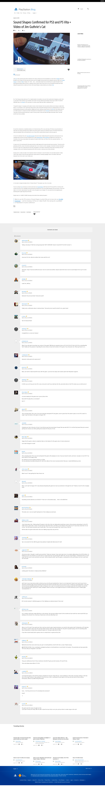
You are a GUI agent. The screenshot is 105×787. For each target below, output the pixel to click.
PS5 (15, 13)
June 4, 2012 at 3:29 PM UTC (27, 393)
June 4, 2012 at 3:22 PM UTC (27, 342)
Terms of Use (40, 780)
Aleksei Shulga (57, 761)
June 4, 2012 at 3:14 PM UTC (27, 305)
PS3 (53, 85)
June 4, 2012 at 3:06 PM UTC (27, 242)
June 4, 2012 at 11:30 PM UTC (27, 642)
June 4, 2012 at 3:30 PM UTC (27, 410)
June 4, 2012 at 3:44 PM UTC (27, 438)
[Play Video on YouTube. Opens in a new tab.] (67, 63)
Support (29, 780)
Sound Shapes (40, 186)
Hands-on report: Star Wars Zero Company (21, 757)
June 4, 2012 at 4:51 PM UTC (27, 509)
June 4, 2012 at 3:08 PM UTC (27, 254)
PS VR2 (18, 13)
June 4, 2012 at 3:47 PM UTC (27, 470)
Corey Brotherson (78, 741)
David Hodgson (58, 741)
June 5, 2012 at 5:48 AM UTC (27, 688)
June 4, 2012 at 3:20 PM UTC (27, 330)
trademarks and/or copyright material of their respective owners (45, 775)
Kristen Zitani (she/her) (79, 759)
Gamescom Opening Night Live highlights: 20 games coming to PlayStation (41, 738)
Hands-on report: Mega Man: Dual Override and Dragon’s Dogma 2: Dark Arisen (42, 758)
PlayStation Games (16, 212)
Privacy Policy (47, 780)
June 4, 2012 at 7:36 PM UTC (27, 580)
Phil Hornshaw (38, 761)
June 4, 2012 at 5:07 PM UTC (27, 521)
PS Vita (23, 102)
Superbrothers (39, 137)
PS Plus (28, 13)
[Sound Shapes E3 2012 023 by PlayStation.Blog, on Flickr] (21, 125)
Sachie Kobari (18, 741)
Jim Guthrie (46, 137)
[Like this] (21, 744)
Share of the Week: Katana (78, 757)
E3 (16, 78)
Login (81, 9)
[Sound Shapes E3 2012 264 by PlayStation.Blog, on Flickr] (38, 125)
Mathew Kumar (20, 68)
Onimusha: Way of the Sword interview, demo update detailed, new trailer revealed (22, 738)
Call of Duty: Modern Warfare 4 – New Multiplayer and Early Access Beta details (60, 738)
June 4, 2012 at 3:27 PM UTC (27, 381)
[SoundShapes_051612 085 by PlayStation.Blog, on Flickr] (39, 92)
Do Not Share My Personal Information (62, 782)
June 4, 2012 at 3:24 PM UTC (27, 368)
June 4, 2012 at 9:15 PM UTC (27, 610)
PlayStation (27, 9)
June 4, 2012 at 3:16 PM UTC (27, 317)
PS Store (24, 13)
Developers (82, 780)
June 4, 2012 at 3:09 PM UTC (27, 266)
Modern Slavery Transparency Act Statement (44, 782)
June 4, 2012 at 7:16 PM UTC (27, 567)
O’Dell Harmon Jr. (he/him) (40, 741)
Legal (71, 780)
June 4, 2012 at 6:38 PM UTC (27, 551)
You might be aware (31, 135)
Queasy (58, 78)
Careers (67, 780)
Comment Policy (23, 780)
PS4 (21, 13)
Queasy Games (23, 212)
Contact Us (76, 780)
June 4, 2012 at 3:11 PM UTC (27, 293)
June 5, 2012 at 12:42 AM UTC (27, 658)
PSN (22, 81)
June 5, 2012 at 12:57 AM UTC (27, 672)
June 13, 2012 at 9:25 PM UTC (27, 705)
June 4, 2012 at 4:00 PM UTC (27, 496)
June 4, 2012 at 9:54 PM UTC (27, 624)
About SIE (35, 780)
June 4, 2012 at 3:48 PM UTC (27, 482)
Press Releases (62, 780)
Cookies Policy (54, 780)
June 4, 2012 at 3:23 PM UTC (27, 356)
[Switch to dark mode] (78, 9)
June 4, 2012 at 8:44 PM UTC (27, 598)
